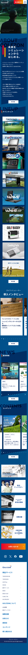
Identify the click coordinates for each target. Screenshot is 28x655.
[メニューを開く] (25, 2)
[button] (1, 394)
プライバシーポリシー (13, 639)
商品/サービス (7, 572)
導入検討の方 (20, 648)
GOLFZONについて (9, 603)
